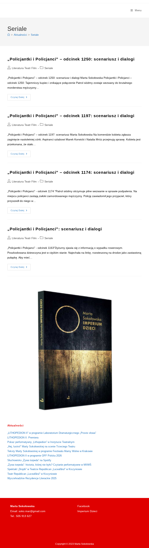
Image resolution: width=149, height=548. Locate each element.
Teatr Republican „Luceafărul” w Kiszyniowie (32, 473)
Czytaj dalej (21, 98)
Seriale (35, 34)
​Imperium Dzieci (87, 511)
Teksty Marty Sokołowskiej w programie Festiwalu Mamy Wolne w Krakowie (50, 451)
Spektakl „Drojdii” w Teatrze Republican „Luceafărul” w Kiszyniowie (44, 469)
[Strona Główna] (8, 34)
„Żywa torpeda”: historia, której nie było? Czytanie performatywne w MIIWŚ (49, 464)
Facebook (83, 506)
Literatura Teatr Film (24, 68)
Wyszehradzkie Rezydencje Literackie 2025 (31, 478)
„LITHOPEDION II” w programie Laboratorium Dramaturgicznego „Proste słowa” (51, 432)
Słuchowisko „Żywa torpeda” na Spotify (29, 460)
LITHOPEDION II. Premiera (22, 437)
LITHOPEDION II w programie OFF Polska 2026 (34, 455)
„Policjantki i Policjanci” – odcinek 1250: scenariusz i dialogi (70, 59)
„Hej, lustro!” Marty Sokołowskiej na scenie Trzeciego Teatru (41, 446)
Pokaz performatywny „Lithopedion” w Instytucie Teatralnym (40, 442)
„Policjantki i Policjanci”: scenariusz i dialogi (54, 229)
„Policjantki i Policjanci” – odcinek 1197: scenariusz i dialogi (70, 115)
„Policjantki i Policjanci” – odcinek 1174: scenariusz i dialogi (70, 172)
